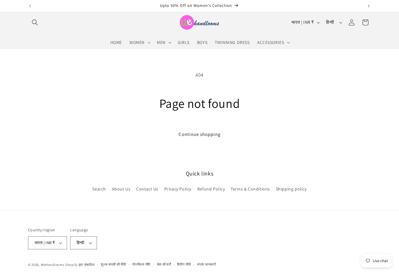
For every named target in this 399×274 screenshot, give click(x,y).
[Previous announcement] (30, 6)
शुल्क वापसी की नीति (113, 264)
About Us (121, 188)
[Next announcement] (369, 6)
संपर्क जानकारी (206, 264)
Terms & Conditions (250, 188)
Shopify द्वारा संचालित (80, 264)
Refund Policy (211, 188)
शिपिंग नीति (184, 264)
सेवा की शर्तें (164, 264)
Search (99, 188)
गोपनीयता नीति (141, 264)
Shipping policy (291, 188)
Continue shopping (200, 134)
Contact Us (147, 188)
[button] (35, 22)
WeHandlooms (53, 264)
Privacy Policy (177, 188)
